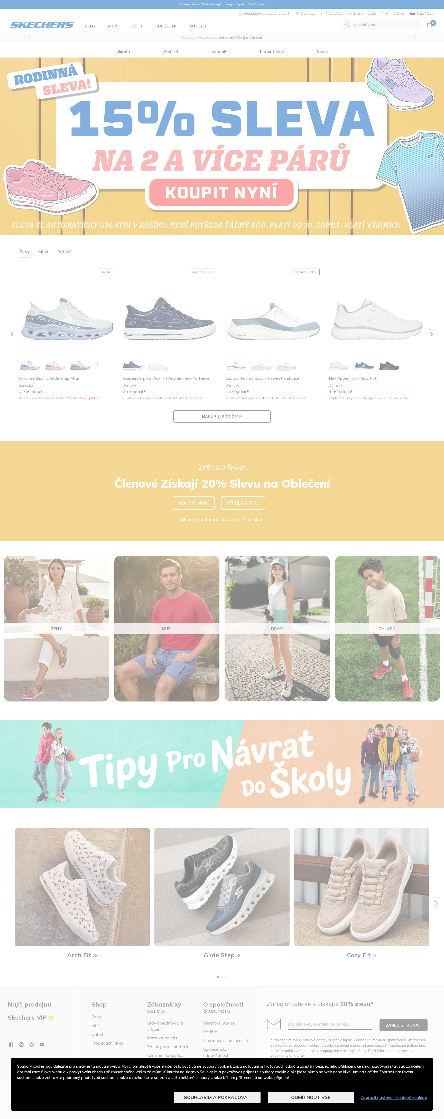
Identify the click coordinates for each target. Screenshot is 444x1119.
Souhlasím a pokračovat (217, 1097)
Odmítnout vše (310, 1097)
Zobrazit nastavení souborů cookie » (394, 1097)
